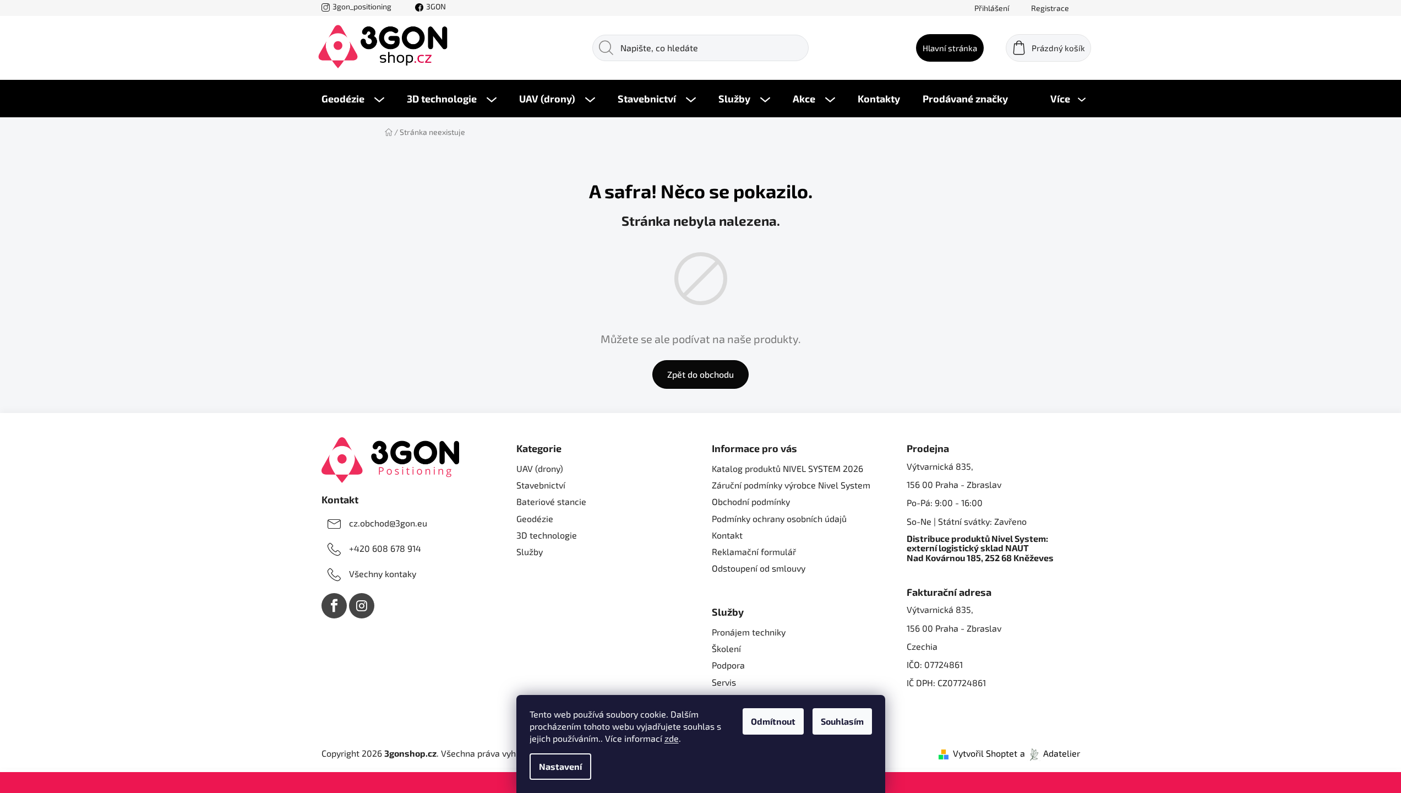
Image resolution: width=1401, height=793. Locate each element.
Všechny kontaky (382, 573)
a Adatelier (1050, 753)
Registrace (1050, 8)
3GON (436, 6)
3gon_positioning (361, 6)
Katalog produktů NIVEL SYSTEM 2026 (787, 468)
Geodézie (534, 518)
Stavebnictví (540, 485)
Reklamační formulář (754, 551)
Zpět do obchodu (700, 374)
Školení (726, 648)
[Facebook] (334, 605)
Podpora (728, 665)
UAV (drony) (539, 468)
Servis (724, 682)
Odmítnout (773, 721)
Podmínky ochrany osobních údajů (779, 518)
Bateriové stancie (551, 501)
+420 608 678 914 (385, 548)
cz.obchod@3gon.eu (388, 523)
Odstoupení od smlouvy (758, 568)
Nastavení (560, 766)
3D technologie (546, 535)
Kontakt (727, 535)
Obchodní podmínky (751, 501)
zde (671, 738)
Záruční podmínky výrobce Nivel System (791, 485)
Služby (529, 551)
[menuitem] (352, 98)
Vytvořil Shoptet (985, 753)
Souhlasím (842, 721)
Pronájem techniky (749, 632)
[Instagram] (361, 605)
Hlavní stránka (950, 48)
